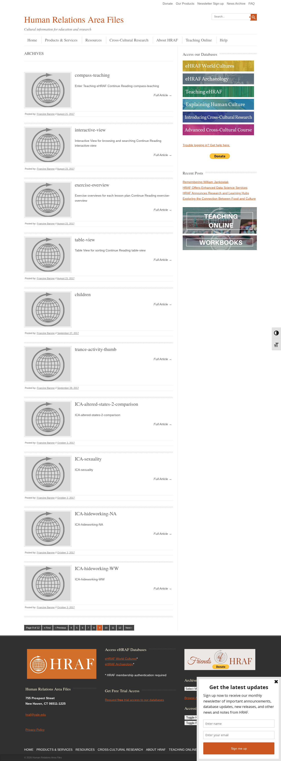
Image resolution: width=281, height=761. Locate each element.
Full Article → (163, 95)
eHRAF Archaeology (119, 664)
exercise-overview (92, 184)
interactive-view (90, 129)
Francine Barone (46, 114)
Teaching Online (199, 40)
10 (106, 627)
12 (120, 627)
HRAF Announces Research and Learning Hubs (216, 193)
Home (32, 40)
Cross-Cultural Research (129, 40)
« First (47, 627)
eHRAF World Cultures (121, 658)
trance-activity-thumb (95, 349)
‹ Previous (60, 627)
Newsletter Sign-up (210, 3)
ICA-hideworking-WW (97, 568)
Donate (168, 3)
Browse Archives (195, 698)
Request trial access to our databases (134, 700)
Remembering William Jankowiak (206, 182)
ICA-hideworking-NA (96, 513)
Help (223, 40)
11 (113, 627)
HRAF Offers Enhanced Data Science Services (215, 187)
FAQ (252, 3)
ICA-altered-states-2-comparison (106, 404)
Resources (93, 40)
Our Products (185, 3)
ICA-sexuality (88, 458)
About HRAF (167, 40)
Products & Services (61, 40)
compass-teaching (92, 75)
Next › (129, 627)
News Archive (236, 3)
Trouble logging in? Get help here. (206, 145)
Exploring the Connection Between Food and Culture (219, 198)
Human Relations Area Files (74, 19)
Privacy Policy (35, 729)
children (83, 294)
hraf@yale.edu (35, 714)
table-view (85, 239)
